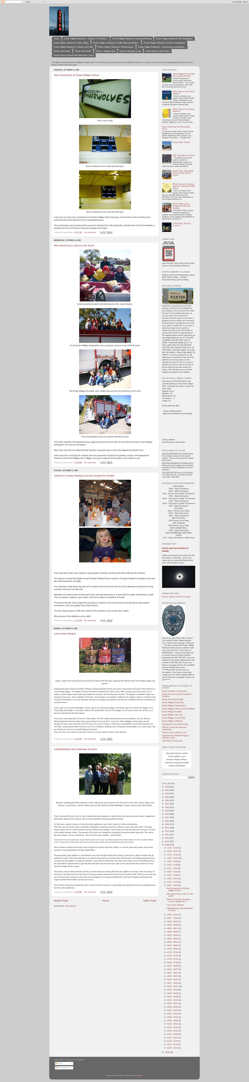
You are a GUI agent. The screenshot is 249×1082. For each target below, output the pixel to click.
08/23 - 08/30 (173, 935)
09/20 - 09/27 (173, 922)
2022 (167, 800)
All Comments (63, 1068)
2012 (167, 835)
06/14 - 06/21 (173, 969)
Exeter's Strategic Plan (105, 51)
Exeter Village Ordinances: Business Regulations (164, 43)
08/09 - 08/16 (173, 942)
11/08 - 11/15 (172, 872)
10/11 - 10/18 (172, 885)
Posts (59, 1063)
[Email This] (101, 232)
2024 (167, 794)
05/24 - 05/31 (173, 980)
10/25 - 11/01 (172, 879)
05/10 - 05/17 (173, 986)
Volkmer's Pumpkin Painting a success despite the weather (84, 475)
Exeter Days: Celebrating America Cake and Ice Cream (183, 173)
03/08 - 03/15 (173, 1017)
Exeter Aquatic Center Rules (158, 51)
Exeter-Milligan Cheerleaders (174, 706)
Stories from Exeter (62, 51)
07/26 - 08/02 (173, 949)
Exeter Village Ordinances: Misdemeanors (116, 47)
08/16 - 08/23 (173, 939)
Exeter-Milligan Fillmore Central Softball (178, 709)
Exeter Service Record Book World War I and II (74, 55)
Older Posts (149, 900)
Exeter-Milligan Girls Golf (172, 715)
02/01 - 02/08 (173, 1034)
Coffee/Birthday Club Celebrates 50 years (75, 749)
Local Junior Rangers (65, 633)
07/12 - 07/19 (173, 956)
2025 (167, 790)
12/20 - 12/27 (173, 851)
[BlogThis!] (104, 232)
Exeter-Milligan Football (171, 712)
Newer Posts (61, 900)
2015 (167, 824)
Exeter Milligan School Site (173, 702)
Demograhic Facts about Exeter (175, 724)
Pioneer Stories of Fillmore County (176, 597)
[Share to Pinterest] (111, 232)
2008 (167, 1052)
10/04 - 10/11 (172, 915)
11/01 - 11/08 (172, 875)
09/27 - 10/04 (173, 918)
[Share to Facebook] (109, 232)
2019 (167, 811)
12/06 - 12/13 (173, 858)
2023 (167, 797)
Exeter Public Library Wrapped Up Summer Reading (182, 206)
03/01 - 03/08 (173, 1021)
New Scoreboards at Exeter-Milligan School (76, 75)
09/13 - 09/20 (173, 925)
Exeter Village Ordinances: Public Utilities (71, 43)
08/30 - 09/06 (173, 932)
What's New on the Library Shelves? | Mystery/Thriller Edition (184, 186)
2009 (167, 845)
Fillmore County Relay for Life (174, 732)
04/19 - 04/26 (173, 997)
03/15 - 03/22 (173, 1014)
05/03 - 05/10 (173, 990)
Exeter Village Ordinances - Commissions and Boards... (162, 47)
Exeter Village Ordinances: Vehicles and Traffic (73, 47)
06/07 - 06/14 (173, 973)
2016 (167, 821)
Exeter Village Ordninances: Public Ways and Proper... (116, 43)
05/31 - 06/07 (173, 976)
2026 (167, 787)
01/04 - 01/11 (172, 1048)
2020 (167, 807)
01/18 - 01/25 (173, 1041)
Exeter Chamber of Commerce (174, 691)
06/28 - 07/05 (173, 963)
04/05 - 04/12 (173, 1003)
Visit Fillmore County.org (172, 741)
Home (57, 39)
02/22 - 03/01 (173, 1024)
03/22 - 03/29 (173, 1010)
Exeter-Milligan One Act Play (173, 718)
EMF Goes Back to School (183, 155)
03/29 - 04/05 (173, 1007)
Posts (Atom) (70, 906)
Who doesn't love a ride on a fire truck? (74, 245)
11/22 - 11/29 (172, 865)
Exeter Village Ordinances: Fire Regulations (174, 39)
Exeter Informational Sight (172, 699)
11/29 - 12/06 (172, 861)
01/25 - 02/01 (173, 1038)
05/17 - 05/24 (173, 983)
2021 (167, 804)
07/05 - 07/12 (173, 959)
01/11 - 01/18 (172, 1044)
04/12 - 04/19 (173, 1000)
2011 (167, 838)
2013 (167, 831)
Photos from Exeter (83, 51)
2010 (167, 841)
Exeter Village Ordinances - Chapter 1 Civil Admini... (86, 39)
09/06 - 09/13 (173, 928)
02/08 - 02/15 (173, 1031)
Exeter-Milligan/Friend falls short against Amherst (184, 75)
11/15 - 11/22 (172, 868)
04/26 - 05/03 (173, 993)
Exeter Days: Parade (181, 142)
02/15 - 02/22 (173, 1027)
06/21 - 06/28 (173, 966)
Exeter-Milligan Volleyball (172, 721)
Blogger (139, 1075)
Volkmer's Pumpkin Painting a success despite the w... (179, 900)
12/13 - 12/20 (173, 855)
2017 (167, 817)
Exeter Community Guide (130, 51)
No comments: (90, 232)
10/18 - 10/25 (173, 882)
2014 (167, 828)
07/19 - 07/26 (173, 952)
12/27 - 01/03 (173, 848)
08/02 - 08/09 (173, 945)
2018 (167, 814)
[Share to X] (106, 232)
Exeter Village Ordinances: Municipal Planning (131, 39)
